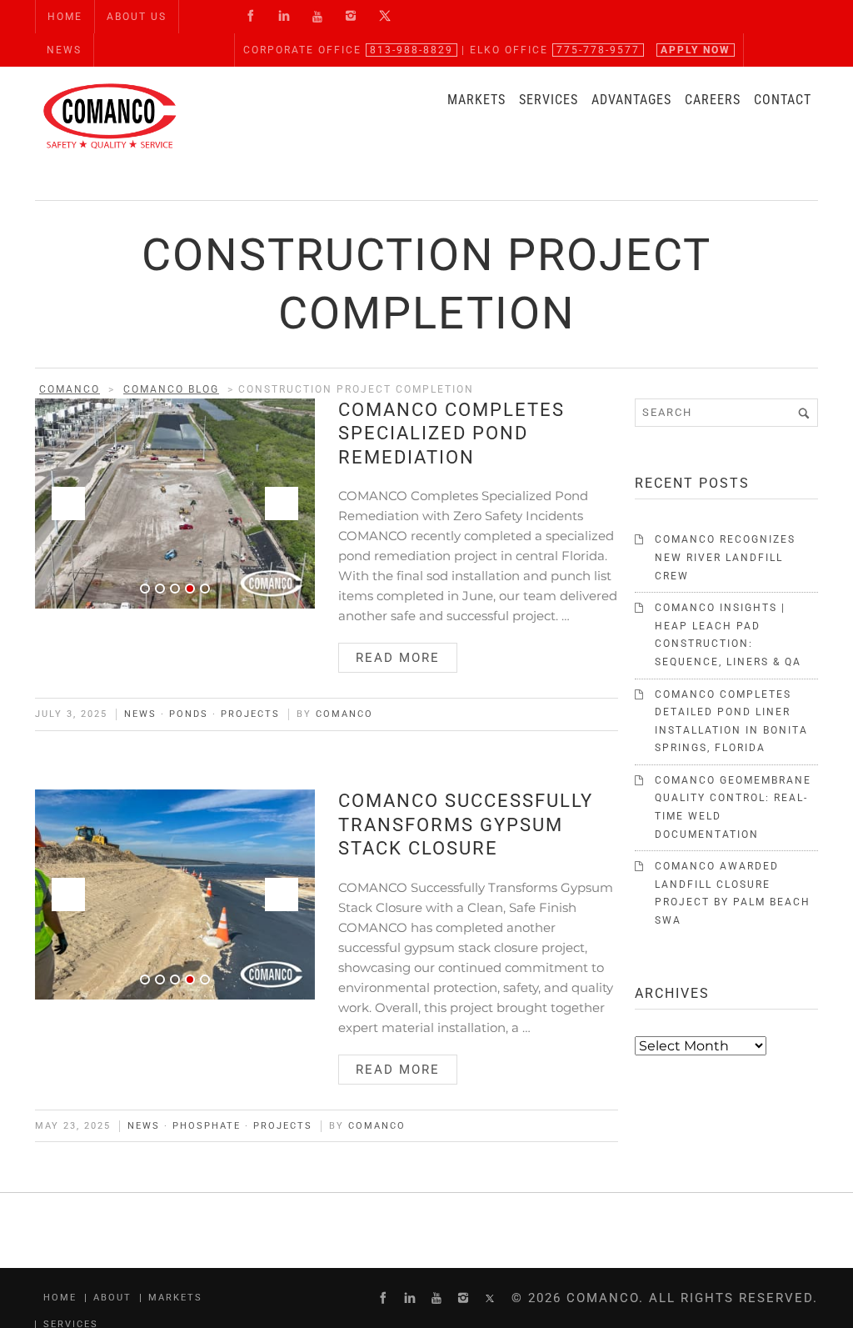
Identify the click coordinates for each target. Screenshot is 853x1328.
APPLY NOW (696, 50)
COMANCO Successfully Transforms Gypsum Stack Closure (465, 824)
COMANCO (344, 714)
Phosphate (206, 1125)
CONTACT (782, 100)
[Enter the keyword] (804, 412)
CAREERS (713, 100)
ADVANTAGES (631, 100)
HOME (64, 17)
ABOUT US (137, 17)
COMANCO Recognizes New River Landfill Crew (725, 557)
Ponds (188, 714)
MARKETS (476, 100)
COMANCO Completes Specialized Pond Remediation (451, 433)
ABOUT (112, 1297)
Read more (398, 657)
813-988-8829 (411, 50)
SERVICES (548, 100)
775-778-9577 (598, 50)
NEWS (64, 50)
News (140, 714)
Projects (250, 714)
